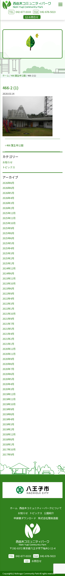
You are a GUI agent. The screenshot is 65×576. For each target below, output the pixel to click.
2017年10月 (9, 449)
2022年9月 (8, 293)
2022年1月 (8, 308)
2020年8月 (8, 364)
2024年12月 (9, 268)
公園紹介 (49, 513)
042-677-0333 (23, 12)
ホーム (14, 508)
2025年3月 (8, 253)
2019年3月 (8, 424)
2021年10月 (9, 313)
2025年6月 (8, 238)
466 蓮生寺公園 (14, 145)
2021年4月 (8, 333)
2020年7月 (8, 369)
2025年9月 (8, 228)
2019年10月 (9, 404)
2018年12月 (9, 434)
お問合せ (37, 561)
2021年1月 (8, 343)
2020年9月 (8, 359)
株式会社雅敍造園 (48, 518)
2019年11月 (9, 399)
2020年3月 (8, 389)
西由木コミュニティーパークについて (40, 508)
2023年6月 (8, 288)
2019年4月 (8, 419)
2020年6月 (8, 374)
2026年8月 (8, 183)
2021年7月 (8, 323)
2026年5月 (8, 193)
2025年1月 (8, 263)
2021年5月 (8, 328)
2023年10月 (9, 283)
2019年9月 (8, 409)
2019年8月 (8, 414)
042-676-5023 (45, 12)
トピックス (8, 167)
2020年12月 (9, 349)
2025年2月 (8, 258)
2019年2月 (8, 429)
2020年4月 (8, 384)
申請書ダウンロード (25, 518)
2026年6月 (8, 188)
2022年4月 (8, 298)
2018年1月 (8, 444)
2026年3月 (8, 203)
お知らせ (7, 162)
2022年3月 (8, 303)
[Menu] (60, 4)
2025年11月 (9, 218)
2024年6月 (8, 273)
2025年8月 (8, 233)
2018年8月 (8, 439)
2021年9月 (8, 318)
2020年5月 (8, 379)
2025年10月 (9, 223)
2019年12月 (9, 394)
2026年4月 (8, 198)
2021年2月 (8, 338)
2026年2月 (8, 208)
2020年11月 (9, 354)
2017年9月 (8, 454)
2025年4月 (8, 248)
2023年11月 (9, 278)
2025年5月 (8, 243)
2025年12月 (9, 213)
